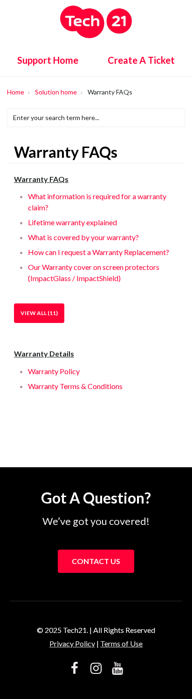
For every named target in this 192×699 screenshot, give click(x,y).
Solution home (56, 92)
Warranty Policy (54, 371)
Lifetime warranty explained (72, 222)
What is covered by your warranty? (83, 237)
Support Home (47, 60)
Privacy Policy (72, 643)
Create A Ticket (141, 60)
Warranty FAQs (41, 179)
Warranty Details (44, 353)
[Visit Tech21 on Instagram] (96, 669)
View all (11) (39, 312)
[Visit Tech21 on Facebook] (74, 669)
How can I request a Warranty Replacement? (98, 252)
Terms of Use (121, 643)
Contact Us (96, 561)
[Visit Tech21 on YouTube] (117, 669)
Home (15, 92)
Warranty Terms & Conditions (75, 386)
